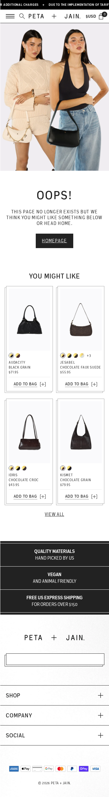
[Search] (22, 16)
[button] (54, 695)
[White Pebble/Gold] (82, 355)
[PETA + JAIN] (55, 16)
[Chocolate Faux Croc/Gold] (11, 468)
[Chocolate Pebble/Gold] (75, 355)
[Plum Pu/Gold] (24, 468)
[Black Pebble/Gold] (69, 355)
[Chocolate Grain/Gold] (17, 355)
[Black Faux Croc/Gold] (17, 468)
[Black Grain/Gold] (11, 355)
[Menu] (10, 16)
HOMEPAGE (54, 240)
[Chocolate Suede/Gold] (62, 355)
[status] (101, 16)
